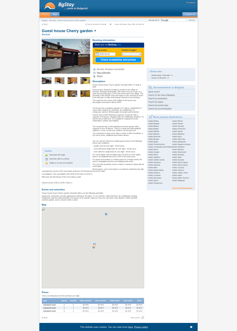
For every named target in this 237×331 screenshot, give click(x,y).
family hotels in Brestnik (161, 75)
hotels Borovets (154, 136)
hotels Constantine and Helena (160, 147)
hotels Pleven (177, 121)
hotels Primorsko (179, 129)
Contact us (190, 14)
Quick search (154, 92)
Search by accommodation (160, 109)
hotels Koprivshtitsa (156, 170)
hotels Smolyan (178, 155)
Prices (99, 76)
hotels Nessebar (154, 178)
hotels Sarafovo (178, 147)
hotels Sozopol (178, 160)
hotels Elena (153, 155)
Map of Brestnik (103, 73)
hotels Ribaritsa (178, 134)
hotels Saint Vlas (178, 139)
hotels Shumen (178, 149)
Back (46, 24)
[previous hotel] (85, 24)
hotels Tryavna (178, 167)
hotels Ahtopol (153, 124)
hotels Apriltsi (153, 129)
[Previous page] (42, 24)
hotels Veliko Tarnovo (180, 178)
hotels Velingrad (178, 180)
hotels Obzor (153, 180)
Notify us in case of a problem (61, 163)
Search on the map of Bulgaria (161, 95)
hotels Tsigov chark (180, 173)
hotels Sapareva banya (181, 144)
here (130, 327)
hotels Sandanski (179, 142)
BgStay (45, 20)
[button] (94, 247)
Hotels (45, 14)
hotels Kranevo (154, 173)
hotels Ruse (177, 136)
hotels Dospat (153, 152)
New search (135, 318)
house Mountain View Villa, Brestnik (128, 24)
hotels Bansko (153, 134)
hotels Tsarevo (178, 170)
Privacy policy (141, 327)
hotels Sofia (176, 157)
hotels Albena (153, 126)
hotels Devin (153, 149)
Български (191, 3)
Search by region (155, 102)
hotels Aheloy (153, 121)
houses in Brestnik (159, 78)
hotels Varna (177, 175)
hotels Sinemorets (179, 152)
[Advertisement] (66, 123)
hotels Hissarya (154, 162)
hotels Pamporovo (155, 183)
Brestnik (52, 20)
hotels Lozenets (154, 175)
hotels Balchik (153, 131)
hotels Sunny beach (180, 165)
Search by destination (157, 98)
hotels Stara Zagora (180, 162)
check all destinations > (183, 188)
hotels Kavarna (154, 165)
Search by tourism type (158, 105)
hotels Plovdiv (177, 124)
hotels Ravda (177, 131)
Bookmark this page (57, 155)
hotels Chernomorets (156, 144)
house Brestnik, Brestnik (96, 24)
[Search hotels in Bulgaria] (142, 318)
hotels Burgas (153, 139)
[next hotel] (143, 24)
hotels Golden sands (156, 160)
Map (55, 14)
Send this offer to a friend (59, 159)
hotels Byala (153, 142)
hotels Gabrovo (154, 157)
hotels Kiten (152, 167)
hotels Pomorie (178, 126)
